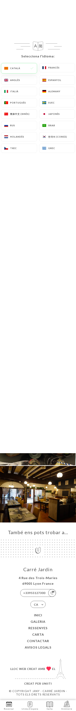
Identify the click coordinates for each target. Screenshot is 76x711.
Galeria (38, 621)
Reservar (9, 709)
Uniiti (47, 683)
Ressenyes (38, 628)
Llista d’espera (30, 709)
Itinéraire (66, 709)
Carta (38, 634)
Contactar (38, 641)
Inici (38, 615)
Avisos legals (38, 647)
